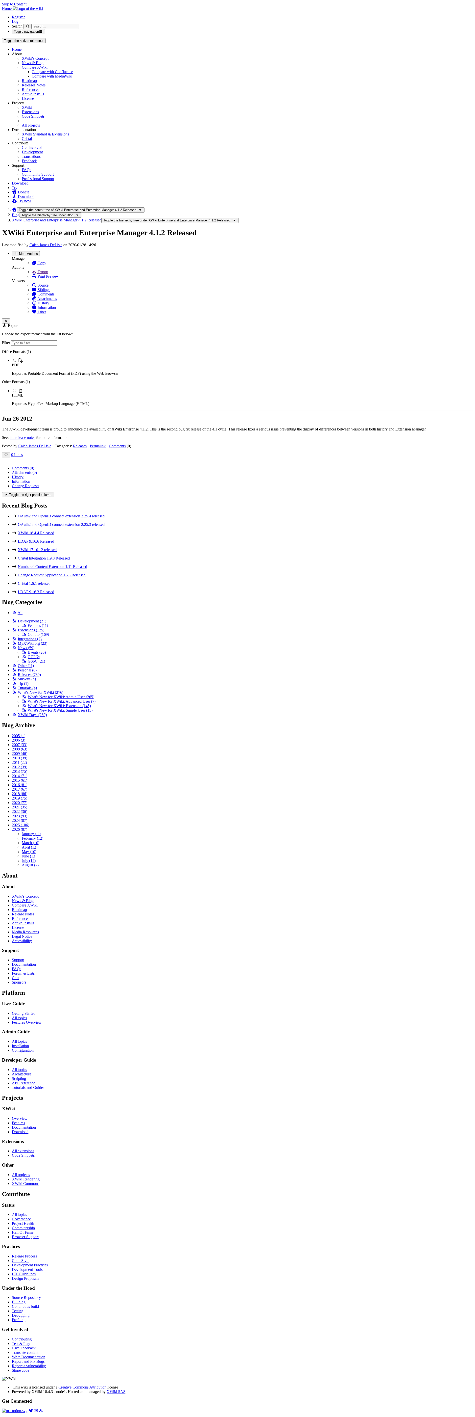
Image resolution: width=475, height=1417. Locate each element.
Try (14, 188)
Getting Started (23, 1013)
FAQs (26, 170)
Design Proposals (25, 1278)
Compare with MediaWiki (52, 76)
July (29, 860)
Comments (45, 294)
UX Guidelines (24, 1274)
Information (46, 307)
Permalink (98, 446)
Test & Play (21, 1343)
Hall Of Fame (22, 1232)
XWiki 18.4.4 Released (36, 533)
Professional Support (38, 179)
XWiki (27, 107)
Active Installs (33, 94)
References (30, 89)
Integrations (30, 639)
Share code (20, 1370)
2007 (19, 745)
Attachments (47, 298)
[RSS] (14, 613)
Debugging (20, 1315)
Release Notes (23, 914)
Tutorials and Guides (28, 1087)
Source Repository (26, 1297)
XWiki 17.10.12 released (37, 550)
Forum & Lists (23, 973)
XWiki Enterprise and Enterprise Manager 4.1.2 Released (56, 220)
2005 (18, 736)
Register (18, 17)
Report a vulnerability (29, 1366)
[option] (242, 367)
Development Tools (27, 1269)
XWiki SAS (116, 1392)
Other (26, 666)
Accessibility (22, 941)
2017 (19, 789)
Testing (17, 1311)
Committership (23, 1228)
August (30, 865)
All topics (19, 1018)
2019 (19, 798)
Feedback (29, 161)
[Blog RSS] (40, 1411)
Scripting (19, 1078)
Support (18, 960)
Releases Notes (34, 85)
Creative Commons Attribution (82, 1387)
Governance (21, 1219)
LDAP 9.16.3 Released (36, 592)
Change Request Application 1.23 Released (52, 575)
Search (17, 26)
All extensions (23, 1151)
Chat (15, 978)
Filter (6, 343)
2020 (19, 803)
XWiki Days (32, 715)
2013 (19, 771)
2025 (20, 825)
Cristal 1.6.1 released (34, 583)
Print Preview (48, 276)
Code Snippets (33, 116)
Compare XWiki (35, 67)
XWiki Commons (25, 1183)
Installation (20, 1046)
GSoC (36, 661)
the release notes (22, 437)
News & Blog (33, 63)
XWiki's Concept (35, 58)
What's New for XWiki (40, 692)
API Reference (23, 1083)
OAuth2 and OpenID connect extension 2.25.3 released (61, 524)
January (31, 834)
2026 (19, 829)
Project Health (23, 1223)
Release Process (24, 1256)
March (30, 843)
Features (38, 625)
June (29, 856)
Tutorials (27, 688)
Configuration (23, 1050)
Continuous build (25, 1306)
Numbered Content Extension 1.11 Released (52, 566)
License (28, 98)
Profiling (18, 1320)
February (32, 838)
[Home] (14, 210)
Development (32, 152)
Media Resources (25, 932)
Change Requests (25, 486)
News (26, 648)
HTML (17, 395)
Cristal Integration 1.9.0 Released (44, 558)
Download (20, 183)
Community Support (38, 174)
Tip (23, 683)
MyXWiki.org (32, 643)
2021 (19, 807)
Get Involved (32, 147)
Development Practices (30, 1265)
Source (42, 285)
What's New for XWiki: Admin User (61, 697)
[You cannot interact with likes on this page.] (6, 454)
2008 (19, 749)
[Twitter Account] (30, 1411)
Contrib (38, 634)
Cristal (27, 138)
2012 (19, 767)
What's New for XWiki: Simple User (60, 710)
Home (17, 49)
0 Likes (17, 455)
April (29, 847)
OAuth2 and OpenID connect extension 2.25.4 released (61, 516)
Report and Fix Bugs (28, 1361)
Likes (41, 312)
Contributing (22, 1339)
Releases (80, 446)
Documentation (24, 964)
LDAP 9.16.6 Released (36, 541)
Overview (19, 1118)
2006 (18, 740)
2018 (19, 794)
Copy (41, 263)
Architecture (21, 1074)
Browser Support (25, 1237)
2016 (19, 785)
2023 (19, 816)
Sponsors (19, 982)
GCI (34, 657)
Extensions (30, 112)
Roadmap (29, 81)
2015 (19, 780)
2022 (19, 811)
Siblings (43, 290)
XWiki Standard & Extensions (45, 134)
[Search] (28, 26)
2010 (19, 758)
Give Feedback (24, 1348)
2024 (19, 820)
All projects (31, 125)
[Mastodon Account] (14, 1411)
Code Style (20, 1260)
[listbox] (237, 377)
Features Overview (27, 1022)
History (43, 303)
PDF (15, 365)
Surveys (27, 679)
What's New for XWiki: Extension (59, 706)
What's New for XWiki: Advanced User (61, 701)
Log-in (17, 21)
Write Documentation (28, 1357)
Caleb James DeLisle (45, 245)
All (20, 613)
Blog (16, 215)
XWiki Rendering (26, 1179)
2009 (19, 753)
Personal (27, 670)
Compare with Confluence (52, 72)
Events (37, 652)
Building (18, 1302)
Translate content (25, 1352)
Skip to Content (14, 4)
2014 (19, 776)
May (29, 852)
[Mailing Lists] (35, 1411)
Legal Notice (22, 936)
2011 (19, 762)
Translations (31, 156)
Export (42, 272)
